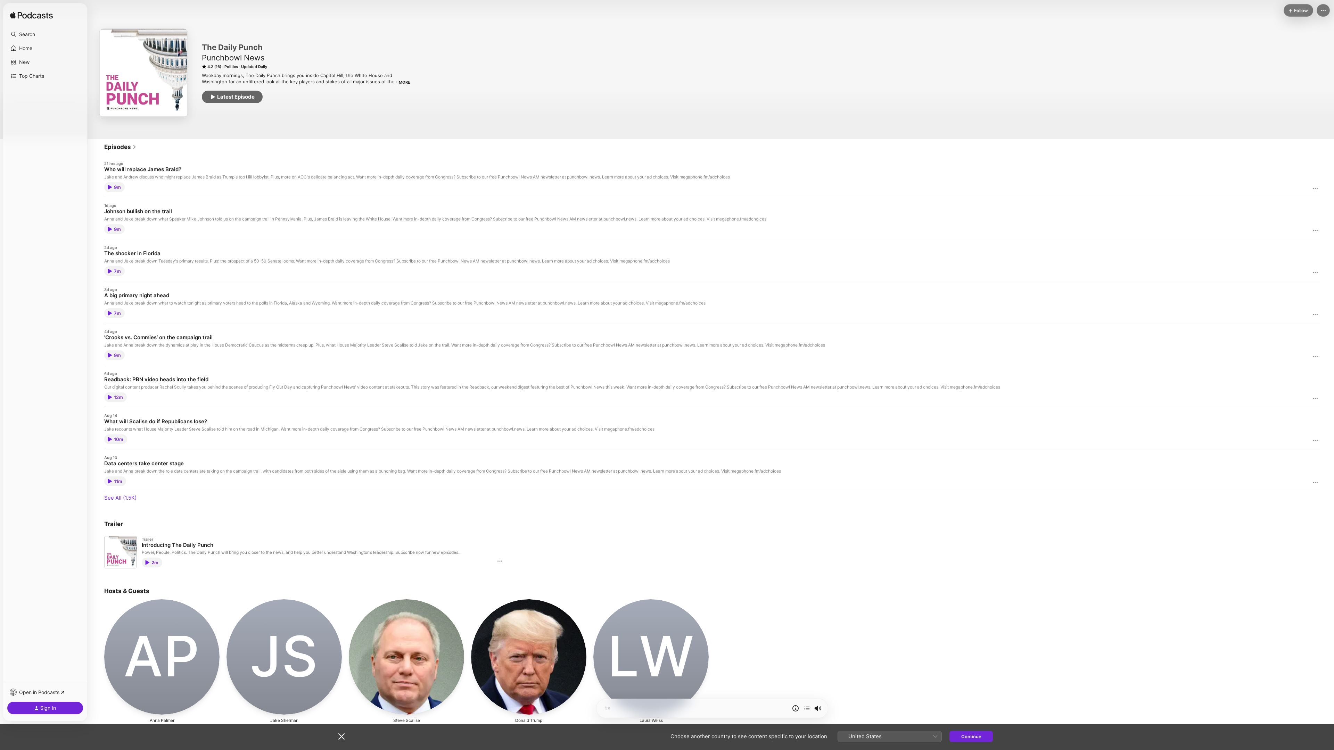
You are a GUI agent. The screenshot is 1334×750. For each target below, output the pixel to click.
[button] (45, 34)
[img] (31, 15)
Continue (971, 736)
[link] (120, 147)
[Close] (341, 736)
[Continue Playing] (807, 708)
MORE (404, 82)
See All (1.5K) (120, 497)
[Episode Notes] (795, 708)
